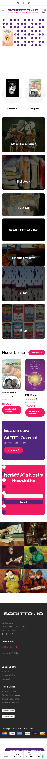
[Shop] (6, 754)
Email (6, 492)
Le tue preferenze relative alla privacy (25, 751)
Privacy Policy (9, 711)
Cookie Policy (9, 716)
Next (45, 94)
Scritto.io (5, 400)
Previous (2, 94)
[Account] (17, 754)
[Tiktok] (29, 3)
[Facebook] (18, 3)
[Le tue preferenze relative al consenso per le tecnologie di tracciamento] (42, 756)
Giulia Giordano (31, 402)
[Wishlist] (41, 754)
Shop (6, 757)
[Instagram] (24, 3)
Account (17, 757)
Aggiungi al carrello (10, 410)
